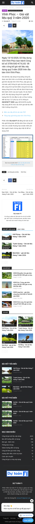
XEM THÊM (21, 229)
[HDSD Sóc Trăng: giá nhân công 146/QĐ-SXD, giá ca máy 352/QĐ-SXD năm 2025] (7, 284)
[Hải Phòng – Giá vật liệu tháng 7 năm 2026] (7, 236)
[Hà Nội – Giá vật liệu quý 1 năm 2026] (7, 414)
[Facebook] (10, 25)
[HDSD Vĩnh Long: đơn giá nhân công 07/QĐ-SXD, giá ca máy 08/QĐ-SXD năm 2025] (7, 304)
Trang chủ (4, 7)
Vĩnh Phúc (23, 172)
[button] (3, 2)
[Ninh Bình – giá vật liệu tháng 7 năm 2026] (7, 255)
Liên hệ (19, 518)
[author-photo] (17, 211)
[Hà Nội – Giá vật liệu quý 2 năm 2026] (7, 404)
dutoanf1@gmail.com (24, 498)
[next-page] (6, 262)
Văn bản (11, 7)
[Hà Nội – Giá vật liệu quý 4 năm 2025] (7, 423)
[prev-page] (3, 262)
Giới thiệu (13, 518)
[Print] (14, 25)
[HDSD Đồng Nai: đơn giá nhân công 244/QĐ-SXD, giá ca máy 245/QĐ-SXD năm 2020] (7, 275)
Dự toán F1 (7, 21)
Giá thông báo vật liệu (13, 172)
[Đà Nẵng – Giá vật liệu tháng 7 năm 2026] (25, 338)
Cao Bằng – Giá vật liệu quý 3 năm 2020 (25, 193)
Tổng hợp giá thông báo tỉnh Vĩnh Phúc (17, 116)
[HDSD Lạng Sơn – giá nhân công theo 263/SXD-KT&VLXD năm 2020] (7, 294)
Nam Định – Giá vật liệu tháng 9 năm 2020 (9, 193)
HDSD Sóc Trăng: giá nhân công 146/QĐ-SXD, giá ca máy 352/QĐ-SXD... (22, 284)
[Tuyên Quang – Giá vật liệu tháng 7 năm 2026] (7, 246)
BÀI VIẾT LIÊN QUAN (9, 229)
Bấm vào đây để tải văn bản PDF (15, 112)
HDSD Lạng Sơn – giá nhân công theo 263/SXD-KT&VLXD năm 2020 (22, 294)
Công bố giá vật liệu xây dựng (23, 7)
